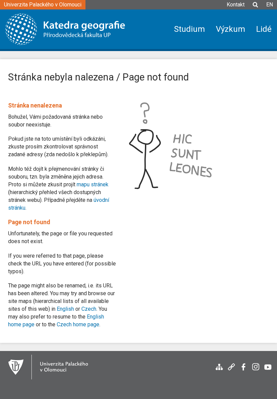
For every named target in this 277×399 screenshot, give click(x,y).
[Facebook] (243, 370)
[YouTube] (267, 370)
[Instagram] (255, 370)
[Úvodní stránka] (70, 29)
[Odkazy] (231, 370)
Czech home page (78, 324)
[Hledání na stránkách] (255, 8)
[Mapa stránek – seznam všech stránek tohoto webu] (219, 370)
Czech (88, 309)
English (65, 309)
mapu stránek (92, 184)
